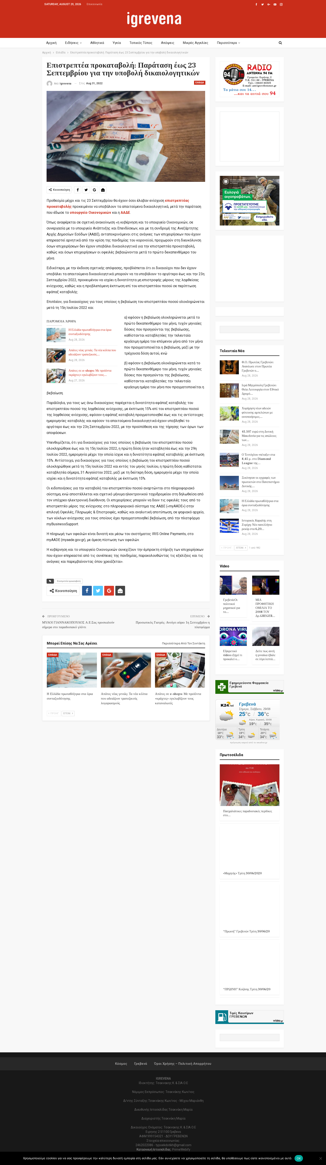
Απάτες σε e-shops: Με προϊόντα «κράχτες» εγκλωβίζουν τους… (90, 373)
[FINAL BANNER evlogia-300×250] (250, 200)
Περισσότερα (227, 43)
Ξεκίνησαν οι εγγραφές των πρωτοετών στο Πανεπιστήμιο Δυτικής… (260, 482)
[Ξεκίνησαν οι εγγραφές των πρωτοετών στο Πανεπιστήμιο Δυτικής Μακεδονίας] (229, 483)
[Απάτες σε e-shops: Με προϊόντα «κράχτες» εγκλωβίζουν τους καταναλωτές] (56, 376)
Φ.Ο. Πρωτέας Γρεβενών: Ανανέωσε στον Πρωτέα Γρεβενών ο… (258, 366)
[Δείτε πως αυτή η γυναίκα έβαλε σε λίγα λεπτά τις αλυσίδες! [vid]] (265, 636)
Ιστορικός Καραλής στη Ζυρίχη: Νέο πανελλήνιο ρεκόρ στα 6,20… (257, 525)
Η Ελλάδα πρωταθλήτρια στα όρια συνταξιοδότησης (90, 332)
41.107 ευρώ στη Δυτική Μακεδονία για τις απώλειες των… (259, 436)
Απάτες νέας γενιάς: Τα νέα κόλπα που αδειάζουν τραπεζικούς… (92, 352)
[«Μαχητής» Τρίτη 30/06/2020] (250, 847)
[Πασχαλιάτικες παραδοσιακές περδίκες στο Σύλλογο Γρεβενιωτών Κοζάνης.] (250, 785)
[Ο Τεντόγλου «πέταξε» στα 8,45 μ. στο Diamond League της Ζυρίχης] (229, 460)
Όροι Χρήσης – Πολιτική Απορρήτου (182, 1064)
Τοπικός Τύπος (141, 43)
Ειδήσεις (72, 43)
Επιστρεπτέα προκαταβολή (69, 581)
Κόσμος (121, 1064)
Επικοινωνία (94, 4)
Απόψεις (167, 43)
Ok (299, 1158)
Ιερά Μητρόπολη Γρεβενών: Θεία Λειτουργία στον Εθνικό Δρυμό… (260, 389)
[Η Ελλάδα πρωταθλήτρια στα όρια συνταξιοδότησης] (56, 335)
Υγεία (117, 43)
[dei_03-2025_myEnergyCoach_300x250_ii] (250, 136)
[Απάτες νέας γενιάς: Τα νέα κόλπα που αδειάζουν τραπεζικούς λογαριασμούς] (56, 355)
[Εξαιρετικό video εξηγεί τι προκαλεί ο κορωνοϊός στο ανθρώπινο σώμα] (233, 636)
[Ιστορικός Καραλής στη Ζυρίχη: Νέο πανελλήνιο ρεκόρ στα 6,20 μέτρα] (229, 526)
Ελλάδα (199, 82)
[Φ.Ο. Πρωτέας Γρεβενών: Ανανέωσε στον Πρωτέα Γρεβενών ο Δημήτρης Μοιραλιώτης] (229, 367)
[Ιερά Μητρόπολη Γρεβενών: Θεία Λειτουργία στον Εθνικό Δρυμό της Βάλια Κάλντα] (229, 390)
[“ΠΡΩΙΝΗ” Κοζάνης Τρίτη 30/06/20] (250, 963)
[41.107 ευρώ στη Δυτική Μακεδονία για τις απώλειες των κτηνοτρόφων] (229, 437)
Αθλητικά (97, 43)
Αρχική (51, 43)
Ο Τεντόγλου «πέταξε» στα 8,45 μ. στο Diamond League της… (258, 459)
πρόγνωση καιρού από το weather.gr (248, 742)
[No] (320, 1158)
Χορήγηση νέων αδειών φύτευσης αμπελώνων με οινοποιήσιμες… (257, 412)
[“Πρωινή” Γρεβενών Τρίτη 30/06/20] (250, 905)
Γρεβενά (140, 1064)
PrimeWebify (181, 1149)
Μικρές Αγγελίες (195, 43)
